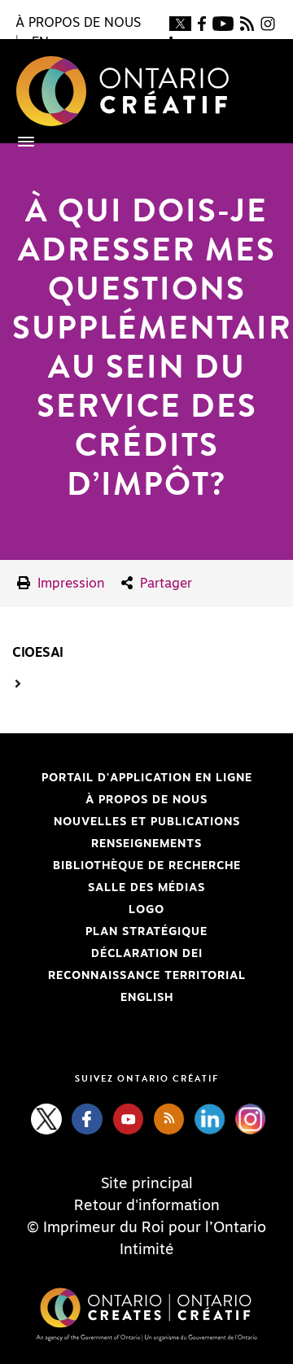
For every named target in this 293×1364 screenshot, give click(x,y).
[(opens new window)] (180, 22)
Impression (69, 583)
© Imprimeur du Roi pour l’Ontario (146, 1228)
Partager (164, 583)
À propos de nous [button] (78, 22)
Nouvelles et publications (147, 822)
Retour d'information (147, 1206)
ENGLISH (146, 997)
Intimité (147, 1250)
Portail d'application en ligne (132, 778)
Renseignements (146, 844)
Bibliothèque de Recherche (126, 866)
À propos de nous (146, 800)
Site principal (147, 1184)
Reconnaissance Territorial (129, 975)
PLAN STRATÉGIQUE (146, 932)
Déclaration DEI (107, 954)
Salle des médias (146, 888)
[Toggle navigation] (18, 141)
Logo (146, 910)
